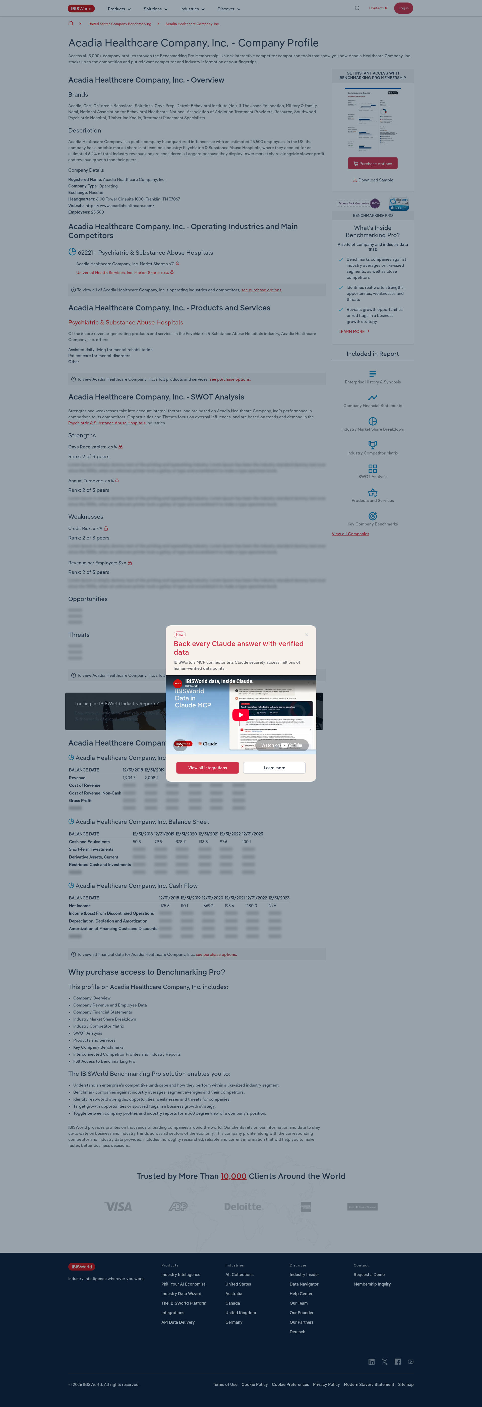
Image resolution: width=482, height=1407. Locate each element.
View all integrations (207, 767)
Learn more (274, 767)
